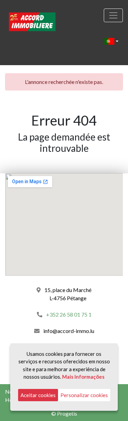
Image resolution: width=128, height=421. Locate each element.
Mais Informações (83, 377)
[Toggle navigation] (113, 15)
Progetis (67, 413)
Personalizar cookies (84, 395)
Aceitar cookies (38, 395)
